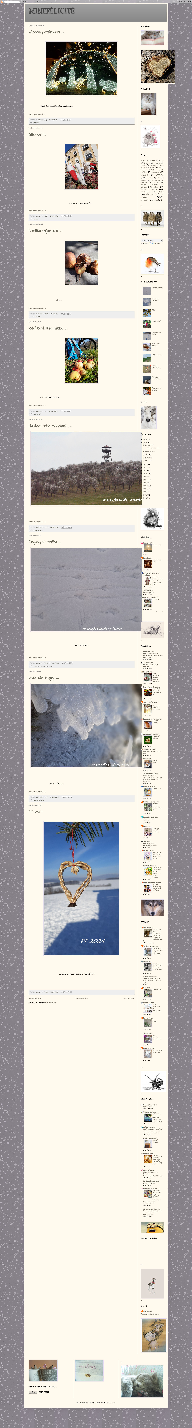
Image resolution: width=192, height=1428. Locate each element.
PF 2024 (35, 812)
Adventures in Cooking (151, 774)
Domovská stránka (82, 998)
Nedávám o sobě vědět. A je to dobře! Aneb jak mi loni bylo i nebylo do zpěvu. (152, 1131)
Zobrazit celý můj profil (150, 1314)
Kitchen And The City (150, 802)
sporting (144, 182)
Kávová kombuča (155, 1141)
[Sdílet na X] (65, 120)
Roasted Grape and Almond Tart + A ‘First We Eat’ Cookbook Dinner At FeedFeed (152, 778)
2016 (145, 486)
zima (51, 666)
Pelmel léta (157, 545)
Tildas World (148, 590)
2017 (145, 483)
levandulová (156, 172)
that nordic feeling (150, 977)
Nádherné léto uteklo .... (48, 328)
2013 (145, 495)
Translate (158, 243)
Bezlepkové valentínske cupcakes (157, 830)
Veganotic (147, 841)
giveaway (153, 165)
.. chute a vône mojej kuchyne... (150, 703)
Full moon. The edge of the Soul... (151, 574)
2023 (145, 465)
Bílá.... (154, 310)
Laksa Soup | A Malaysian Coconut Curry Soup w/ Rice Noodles (157, 872)
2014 (145, 492)
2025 (145, 439)
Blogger (112, 1402)
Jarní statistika (149, 1183)
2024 (145, 442)
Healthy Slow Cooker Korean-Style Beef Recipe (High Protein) (152, 655)
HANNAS (146, 988)
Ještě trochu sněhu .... (156, 333)
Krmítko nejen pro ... (45, 231)
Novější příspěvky (35, 998)
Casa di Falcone (149, 1170)
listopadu (148, 452)
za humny (37, 414)
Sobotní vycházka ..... (156, 367)
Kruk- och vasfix (156, 1021)
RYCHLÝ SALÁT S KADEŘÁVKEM (157, 806)
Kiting (159, 168)
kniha (142, 170)
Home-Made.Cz (148, 1153)
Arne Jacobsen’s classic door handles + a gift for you (152, 980)
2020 (145, 474)
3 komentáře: (53, 120)
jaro (35, 530)
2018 (145, 480)
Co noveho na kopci (150, 1105)
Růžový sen (156, 180)
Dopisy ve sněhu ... (45, 542)
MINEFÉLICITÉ (52, 11)
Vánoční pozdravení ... (46, 32)
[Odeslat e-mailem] (61, 120)
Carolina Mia (148, 543)
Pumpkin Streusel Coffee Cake (152, 752)
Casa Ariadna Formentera (157, 1037)
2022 (145, 468)
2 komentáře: (53, 314)
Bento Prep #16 (157, 789)
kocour (151, 170)
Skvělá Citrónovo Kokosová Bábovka (150, 844)
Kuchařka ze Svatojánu (151, 687)
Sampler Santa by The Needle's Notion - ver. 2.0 (157, 581)
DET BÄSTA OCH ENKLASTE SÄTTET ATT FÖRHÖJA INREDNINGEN (152, 935)
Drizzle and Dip (148, 652)
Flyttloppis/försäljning (157, 1051)
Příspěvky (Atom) (50, 1002)
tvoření (155, 184)
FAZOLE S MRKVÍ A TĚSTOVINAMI (157, 692)
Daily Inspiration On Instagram (157, 1007)
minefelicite (147, 1311)
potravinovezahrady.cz (151, 1209)
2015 (145, 489)
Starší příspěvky (128, 998)
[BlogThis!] (63, 120)
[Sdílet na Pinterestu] (70, 120)
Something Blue (148, 592)
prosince (148, 445)
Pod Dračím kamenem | (151, 1181)
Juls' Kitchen (148, 663)
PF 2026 (156, 599)
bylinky (152, 160)
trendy (36, 123)
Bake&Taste (147, 672)
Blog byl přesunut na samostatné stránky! (157, 887)
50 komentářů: (54, 663)
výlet (161, 191)
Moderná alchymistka (151, 1188)
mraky (40, 666)
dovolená (157, 163)
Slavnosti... (37, 135)
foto (35, 666)
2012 (145, 498)
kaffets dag (157, 989)
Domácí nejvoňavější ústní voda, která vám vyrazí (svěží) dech (157, 1160)
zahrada (37, 317)
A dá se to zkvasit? (150, 1138)
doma (146, 163)
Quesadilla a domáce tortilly (150, 820)
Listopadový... (157, 321)
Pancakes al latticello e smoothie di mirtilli (157, 855)
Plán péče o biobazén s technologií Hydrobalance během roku (157, 1118)
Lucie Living (147, 558)
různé (143, 180)
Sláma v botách (149, 1127)
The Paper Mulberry (150, 946)
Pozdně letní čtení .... (156, 389)
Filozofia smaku (149, 787)
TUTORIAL (144, 185)
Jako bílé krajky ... (44, 678)
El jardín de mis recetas (152, 719)
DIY (162, 161)
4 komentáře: (54, 216)
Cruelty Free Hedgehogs (152, 882)
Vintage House (148, 927)
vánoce (144, 187)
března (148, 458)
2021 (145, 471)
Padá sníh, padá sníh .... (156, 378)
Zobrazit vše (159, 612)
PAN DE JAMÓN (155, 722)
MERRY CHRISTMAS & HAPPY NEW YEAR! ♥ (157, 966)
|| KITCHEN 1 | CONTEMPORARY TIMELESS (157, 951)
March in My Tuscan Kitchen (150, 665)
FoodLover (147, 759)
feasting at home (149, 866)
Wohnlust (146, 961)
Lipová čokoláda (149, 1107)
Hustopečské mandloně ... (50, 426)
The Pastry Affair (150, 749)
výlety (36, 219)
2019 (145, 477)
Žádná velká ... (157, 355)
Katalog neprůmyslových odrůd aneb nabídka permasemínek (152, 1213)
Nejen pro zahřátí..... (155, 344)
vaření (155, 187)
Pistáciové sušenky (156, 737)
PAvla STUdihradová (151, 597)
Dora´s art (147, 826)
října (147, 455)
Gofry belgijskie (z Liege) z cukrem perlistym (157, 677)
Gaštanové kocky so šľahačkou (156, 708)
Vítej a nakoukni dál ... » (37, 114)
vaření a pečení (149, 189)
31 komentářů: (54, 797)
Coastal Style (148, 1003)
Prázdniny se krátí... (157, 561)
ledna (147, 461)
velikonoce (145, 191)
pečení (150, 178)
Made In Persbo (149, 1048)
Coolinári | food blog (150, 817)
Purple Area (148, 1018)
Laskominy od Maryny (151, 734)
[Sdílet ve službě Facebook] (68, 120)
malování (144, 175)
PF (159, 178)
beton (143, 161)
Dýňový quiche (155, 761)
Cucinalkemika (148, 850)
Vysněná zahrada (149, 1112)
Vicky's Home (147, 1033)
